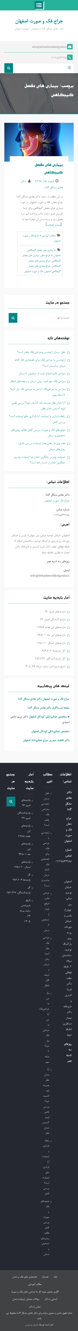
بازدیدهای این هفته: (54, 627)
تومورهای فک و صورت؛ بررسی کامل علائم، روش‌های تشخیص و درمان (45, 1228)
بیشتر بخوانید (53, 225)
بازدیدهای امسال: (56, 643)
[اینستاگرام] (69, 68)
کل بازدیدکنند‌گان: (55, 658)
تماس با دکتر (35, 1306)
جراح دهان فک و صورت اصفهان (68, 830)
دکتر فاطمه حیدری (59, 740)
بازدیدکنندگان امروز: (54, 619)
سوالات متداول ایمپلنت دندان (25, 1299)
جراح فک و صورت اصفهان (39, 21)
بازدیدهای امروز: (56, 611)
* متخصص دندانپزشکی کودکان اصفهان (49, 716)
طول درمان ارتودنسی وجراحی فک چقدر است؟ (41, 352)
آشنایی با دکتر (50, 1299)
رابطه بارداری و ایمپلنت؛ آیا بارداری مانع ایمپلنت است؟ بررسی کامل (45, 1167)
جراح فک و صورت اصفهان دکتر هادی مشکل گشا (43, 699)
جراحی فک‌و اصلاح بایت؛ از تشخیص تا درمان (42, 373)
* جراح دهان (46, 255)
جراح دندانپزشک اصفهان (35, 740)
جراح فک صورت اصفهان (56, 501)
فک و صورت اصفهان (33, 271)
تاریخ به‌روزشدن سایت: (53, 666)
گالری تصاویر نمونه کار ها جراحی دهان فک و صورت (34, 1292)
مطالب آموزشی (35, 1284)
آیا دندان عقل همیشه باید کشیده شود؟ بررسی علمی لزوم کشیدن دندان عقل (45, 1101)
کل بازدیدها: (58, 651)
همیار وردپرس (31, 1324)
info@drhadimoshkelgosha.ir (49, 47)
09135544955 (58, 58)
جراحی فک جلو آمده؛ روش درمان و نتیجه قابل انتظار (37, 381)
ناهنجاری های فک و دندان (24, 1277)
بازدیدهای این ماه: (55, 635)
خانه (55, 1277)
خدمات (45, 1277)
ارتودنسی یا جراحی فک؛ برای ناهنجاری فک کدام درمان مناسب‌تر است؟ (45, 859)
